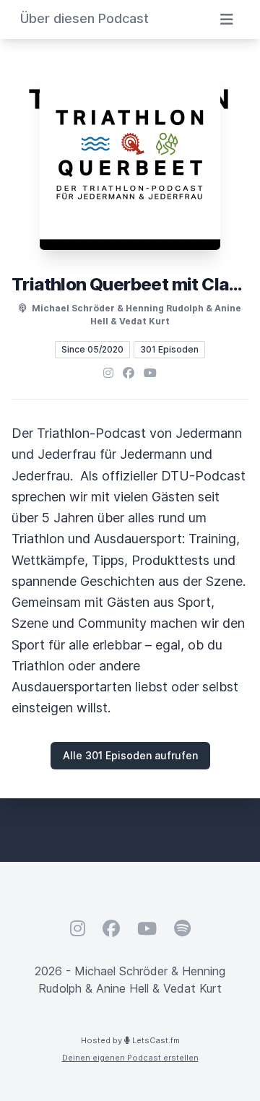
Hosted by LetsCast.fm (130, 1040)
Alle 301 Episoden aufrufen (130, 755)
